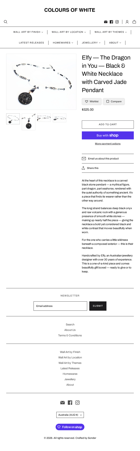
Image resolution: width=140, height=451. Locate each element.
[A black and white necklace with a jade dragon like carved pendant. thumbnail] (13, 118)
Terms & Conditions (70, 335)
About (70, 384)
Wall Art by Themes (70, 362)
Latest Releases (31, 42)
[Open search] (5, 22)
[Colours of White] (70, 10)
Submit (98, 306)
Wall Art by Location (70, 357)
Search (70, 324)
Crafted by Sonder (85, 438)
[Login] (127, 22)
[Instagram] (117, 21)
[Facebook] (111, 21)
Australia (68, 415)
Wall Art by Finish (70, 352)
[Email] (105, 21)
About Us (70, 330)
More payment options (107, 143)
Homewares (70, 373)
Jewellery (70, 379)
